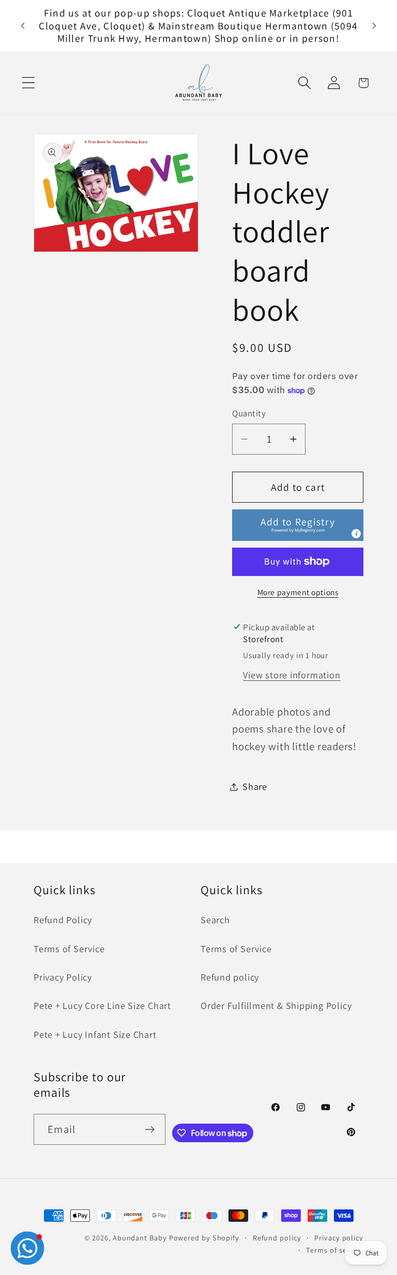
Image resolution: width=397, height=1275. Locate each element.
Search (215, 919)
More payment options (298, 592)
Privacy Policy (63, 977)
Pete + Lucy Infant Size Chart (95, 1034)
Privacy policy (338, 1237)
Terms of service (334, 1250)
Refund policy (230, 977)
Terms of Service (69, 948)
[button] (28, 83)
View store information (291, 674)
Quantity (249, 413)
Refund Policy (63, 919)
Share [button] (254, 786)
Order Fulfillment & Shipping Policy (276, 1005)
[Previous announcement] (22, 25)
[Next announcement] (374, 25)
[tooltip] (356, 533)
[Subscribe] (149, 1129)
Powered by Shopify (204, 1237)
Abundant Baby (140, 1237)
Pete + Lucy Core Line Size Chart (102, 1005)
